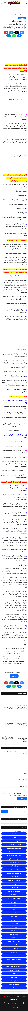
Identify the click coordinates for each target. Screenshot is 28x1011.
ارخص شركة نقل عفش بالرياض (14, 966)
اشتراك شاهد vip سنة (14, 841)
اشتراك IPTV (14, 869)
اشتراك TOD (14, 837)
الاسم (25, 773)
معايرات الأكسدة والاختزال (15, 79)
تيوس (14, 912)
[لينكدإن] (11, 32)
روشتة (14, 884)
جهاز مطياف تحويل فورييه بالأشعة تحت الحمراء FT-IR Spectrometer (7, 738)
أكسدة (5, 126)
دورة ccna (14, 930)
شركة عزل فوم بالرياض (14, 880)
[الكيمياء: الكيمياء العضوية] (14, 3)
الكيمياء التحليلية (17, 14)
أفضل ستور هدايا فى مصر (14, 844)
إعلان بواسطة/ (20, 832)
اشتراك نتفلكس (14, 866)
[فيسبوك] (22, 32)
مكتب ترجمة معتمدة (14, 962)
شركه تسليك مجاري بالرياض (14, 873)
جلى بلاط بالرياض (14, 876)
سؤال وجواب (14, 977)
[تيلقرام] (8, 35)
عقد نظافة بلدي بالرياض (14, 941)
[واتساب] (14, 35)
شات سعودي (14, 955)
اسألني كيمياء (14, 980)
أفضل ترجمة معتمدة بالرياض (14, 848)
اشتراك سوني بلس (14, 862)
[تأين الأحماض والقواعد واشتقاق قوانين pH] (21, 717)
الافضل (14, 973)
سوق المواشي (14, 923)
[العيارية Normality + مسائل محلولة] (7, 717)
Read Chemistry (14, 988)
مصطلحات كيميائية (14, 984)
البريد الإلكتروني (23, 779)
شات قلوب (14, 952)
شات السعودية (14, 945)
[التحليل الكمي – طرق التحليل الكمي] (7, 700)
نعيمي (14, 905)
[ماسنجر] (19, 35)
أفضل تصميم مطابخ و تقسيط (14, 851)
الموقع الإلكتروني (23, 786)
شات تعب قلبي (14, 948)
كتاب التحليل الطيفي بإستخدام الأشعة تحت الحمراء (22, 740)
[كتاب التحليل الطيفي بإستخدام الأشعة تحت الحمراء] (21, 732)
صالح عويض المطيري (14, 887)
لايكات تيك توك (14, 934)
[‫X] (16, 32)
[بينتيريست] (6, 32)
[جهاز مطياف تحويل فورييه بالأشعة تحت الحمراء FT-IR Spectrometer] (7, 731)
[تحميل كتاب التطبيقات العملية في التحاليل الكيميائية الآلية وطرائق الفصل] (21, 700)
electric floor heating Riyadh (14, 855)
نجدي (14, 909)
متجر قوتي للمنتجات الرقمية (14, 859)
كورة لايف (14, 937)
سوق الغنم (14, 902)
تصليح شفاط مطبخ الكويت (14, 959)
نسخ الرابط (14, 676)
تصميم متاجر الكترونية (14, 891)
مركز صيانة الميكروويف (14, 894)
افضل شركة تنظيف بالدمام (14, 970)
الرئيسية (23, 14)
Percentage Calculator (14, 898)
